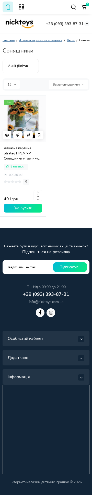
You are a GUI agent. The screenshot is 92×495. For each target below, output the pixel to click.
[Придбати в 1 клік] (17, 135)
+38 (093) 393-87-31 (65, 23)
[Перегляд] (7, 135)
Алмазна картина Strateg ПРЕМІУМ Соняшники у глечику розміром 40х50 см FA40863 (21, 153)
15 (10, 84)
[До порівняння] (28, 135)
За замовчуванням (66, 84)
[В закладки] (39, 135)
